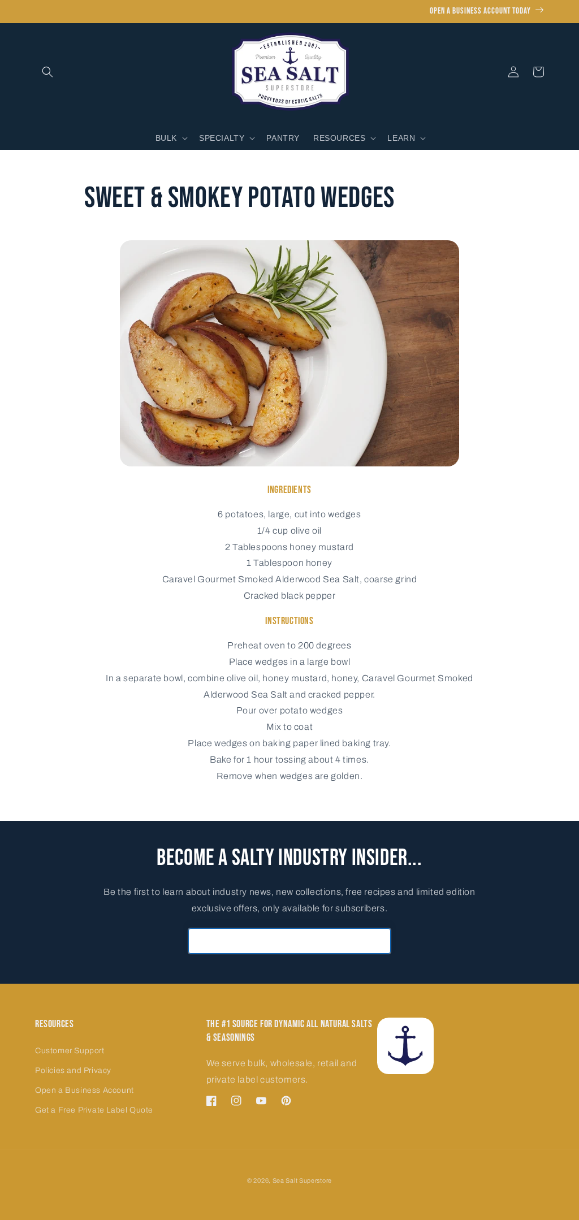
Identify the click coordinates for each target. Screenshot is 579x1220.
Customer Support (70, 1050)
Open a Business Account (84, 1090)
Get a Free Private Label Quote (94, 1110)
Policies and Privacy (73, 1070)
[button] (47, 71)
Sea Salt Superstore (302, 1180)
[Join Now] (378, 941)
